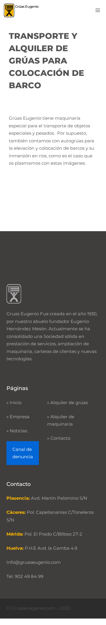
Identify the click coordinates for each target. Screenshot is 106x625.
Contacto (60, 438)
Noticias (18, 431)
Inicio (15, 402)
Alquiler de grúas (69, 402)
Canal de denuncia (22, 453)
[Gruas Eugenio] (21, 10)
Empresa (19, 416)
